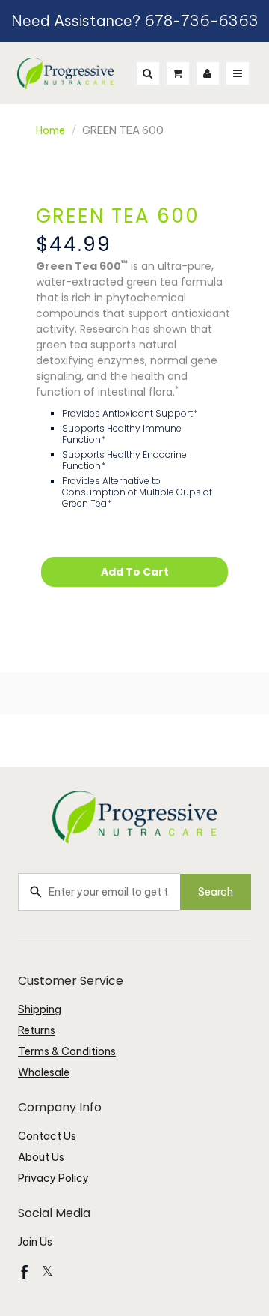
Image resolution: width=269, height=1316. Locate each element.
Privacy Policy (53, 1178)
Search (215, 892)
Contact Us (47, 1136)
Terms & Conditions (67, 1051)
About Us (41, 1157)
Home (50, 130)
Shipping (39, 1009)
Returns (36, 1030)
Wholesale (43, 1072)
